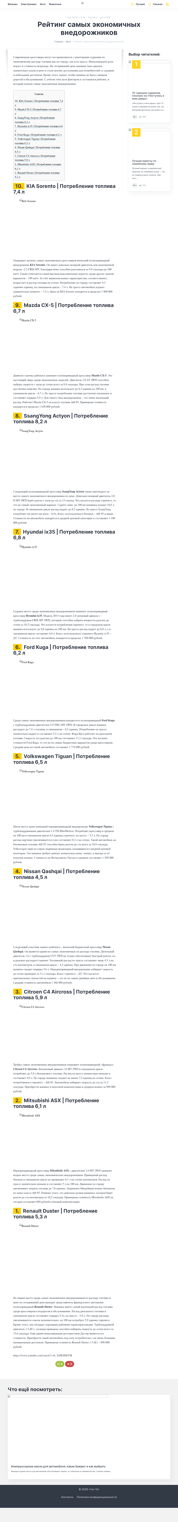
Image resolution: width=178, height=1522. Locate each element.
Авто (42, 4)
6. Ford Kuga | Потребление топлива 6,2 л (38, 134)
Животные (55, 4)
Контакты (67, 1497)
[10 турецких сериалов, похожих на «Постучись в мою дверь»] (149, 74)
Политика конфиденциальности (97, 1497)
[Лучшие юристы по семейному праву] (149, 142)
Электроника (28, 4)
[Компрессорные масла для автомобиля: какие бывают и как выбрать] (89, 1428)
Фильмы (13, 4)
